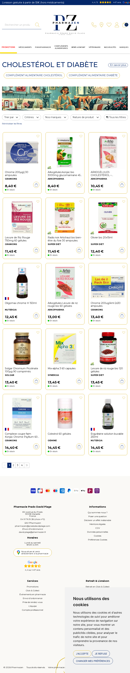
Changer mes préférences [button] (93, 660)
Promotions (8, 47)
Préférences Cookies (97, 539)
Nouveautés (110, 47)
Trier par (9, 117)
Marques (124, 47)
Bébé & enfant (78, 47)
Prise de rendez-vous (32, 602)
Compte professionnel (32, 610)
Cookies (97, 535)
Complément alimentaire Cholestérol (34, 75)
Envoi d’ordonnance (32, 598)
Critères (29, 117)
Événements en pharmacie (32, 594)
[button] (116, 117)
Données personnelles (97, 532)
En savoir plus (118, 65)
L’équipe (33, 606)
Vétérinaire (95, 47)
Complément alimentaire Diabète (93, 75)
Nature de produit (83, 117)
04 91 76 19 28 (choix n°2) (32, 519)
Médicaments (25, 47)
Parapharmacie (43, 47)
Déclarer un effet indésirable (97, 520)
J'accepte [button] (82, 653)
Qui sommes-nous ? (97, 512)
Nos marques (53, 117)
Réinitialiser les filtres (12, 123)
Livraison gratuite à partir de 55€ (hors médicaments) (33, 2)
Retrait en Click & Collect (98, 586)
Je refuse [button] (101, 653)
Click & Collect (32, 590)
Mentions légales (97, 524)
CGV (97, 528)
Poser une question (97, 516)
